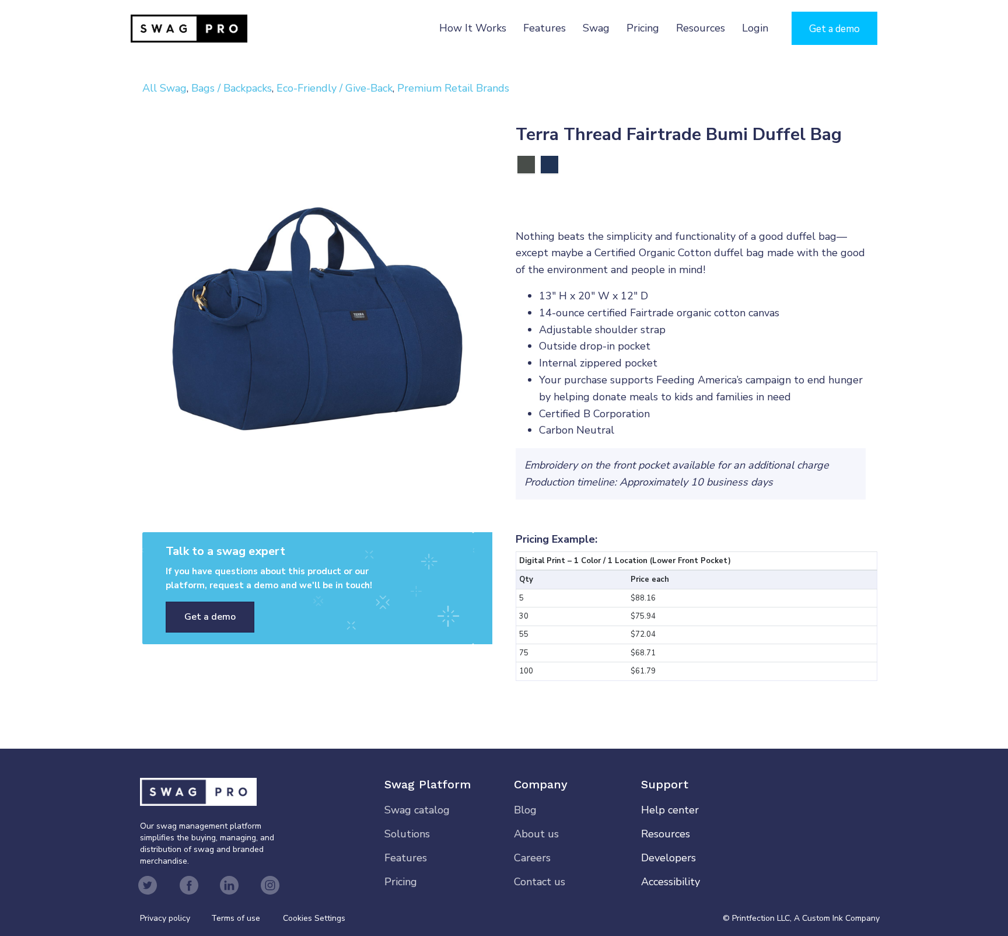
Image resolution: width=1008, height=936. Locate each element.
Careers (532, 858)
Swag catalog (417, 810)
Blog (525, 810)
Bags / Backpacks (231, 88)
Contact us (539, 882)
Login (755, 28)
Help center (670, 810)
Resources (700, 28)
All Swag (164, 88)
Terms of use (235, 918)
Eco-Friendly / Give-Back (334, 88)
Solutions (407, 834)
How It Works (472, 28)
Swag (596, 28)
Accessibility (670, 882)
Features (544, 28)
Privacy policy (175, 918)
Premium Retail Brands (453, 88)
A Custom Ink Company (837, 918)
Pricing (642, 28)
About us (536, 834)
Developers (668, 858)
